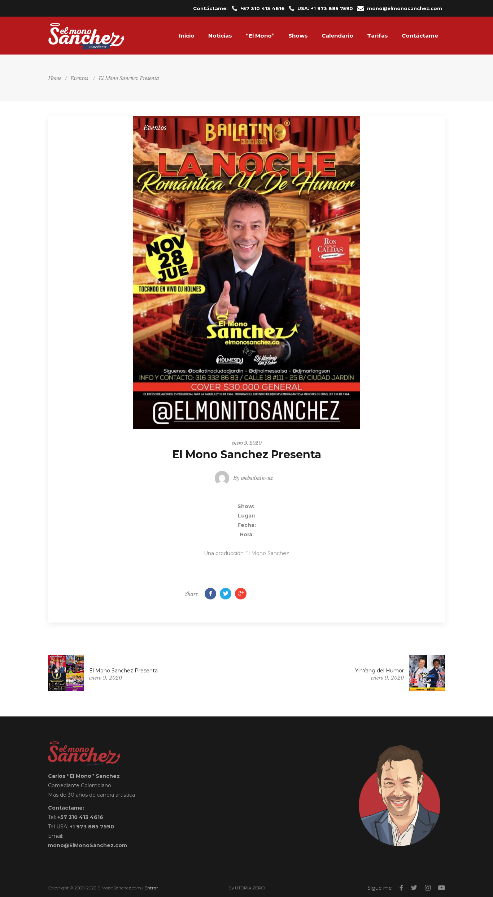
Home (54, 78)
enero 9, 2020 (246, 443)
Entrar (151, 887)
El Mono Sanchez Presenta (123, 670)
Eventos (79, 78)
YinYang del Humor (379, 670)
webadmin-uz (257, 478)
